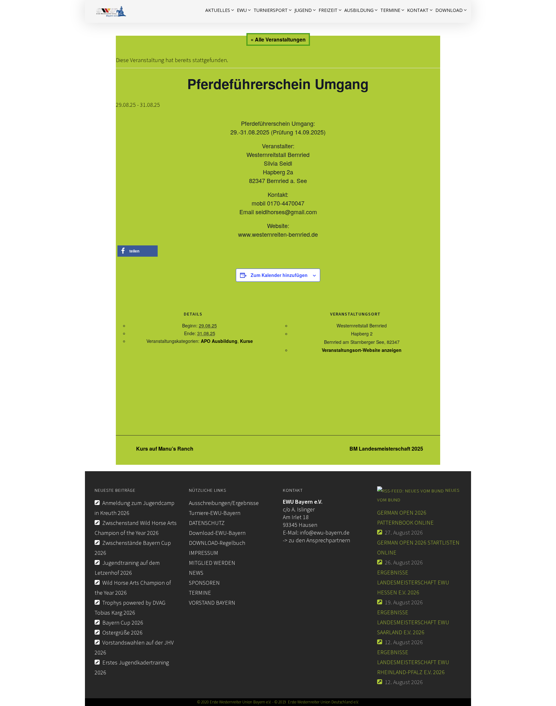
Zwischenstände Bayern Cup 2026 (133, 547)
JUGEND (303, 10)
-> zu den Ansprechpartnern (316, 540)
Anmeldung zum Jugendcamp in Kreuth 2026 (134, 508)
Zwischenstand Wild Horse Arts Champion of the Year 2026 (136, 527)
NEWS (196, 572)
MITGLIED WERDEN (212, 562)
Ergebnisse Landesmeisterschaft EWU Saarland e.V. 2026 (413, 622)
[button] (137, 251)
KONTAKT (418, 10)
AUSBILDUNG (359, 10)
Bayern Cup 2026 (122, 622)
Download (449, 10)
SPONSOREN (204, 582)
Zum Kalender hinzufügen (279, 275)
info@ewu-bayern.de (324, 532)
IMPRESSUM (203, 552)
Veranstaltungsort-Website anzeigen (362, 350)
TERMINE (200, 592)
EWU (242, 10)
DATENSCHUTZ (207, 523)
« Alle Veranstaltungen (278, 39)
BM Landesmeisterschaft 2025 (386, 448)
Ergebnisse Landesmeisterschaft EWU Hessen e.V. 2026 (413, 582)
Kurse (246, 341)
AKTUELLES (217, 10)
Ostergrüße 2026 (122, 632)
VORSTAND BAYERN (212, 602)
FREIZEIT (328, 10)
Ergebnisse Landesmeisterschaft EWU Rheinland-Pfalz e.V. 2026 (413, 662)
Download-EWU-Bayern (217, 532)
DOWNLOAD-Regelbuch (217, 542)
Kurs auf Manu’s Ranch (164, 448)
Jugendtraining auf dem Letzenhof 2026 (127, 567)
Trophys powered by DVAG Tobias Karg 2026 (130, 607)
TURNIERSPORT (271, 10)
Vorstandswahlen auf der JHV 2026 (134, 647)
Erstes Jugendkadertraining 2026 (132, 667)
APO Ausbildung (219, 341)
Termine (390, 10)
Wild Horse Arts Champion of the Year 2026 (133, 587)
